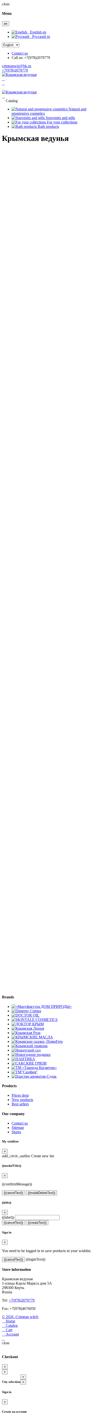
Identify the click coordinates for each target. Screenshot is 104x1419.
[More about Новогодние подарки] (31, 1054)
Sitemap (18, 1127)
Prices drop (20, 1095)
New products (22, 1100)
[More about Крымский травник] (30, 1046)
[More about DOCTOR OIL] (25, 1015)
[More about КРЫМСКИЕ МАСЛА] (32, 1037)
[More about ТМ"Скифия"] (25, 1072)
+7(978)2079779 (15, 70)
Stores (16, 1132)
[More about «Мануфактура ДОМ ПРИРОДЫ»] (42, 1006)
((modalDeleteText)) (41, 1193)
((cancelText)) (13, 1193)
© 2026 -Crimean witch (20, 1317)
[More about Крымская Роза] (26, 1033)
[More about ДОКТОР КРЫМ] (28, 1024)
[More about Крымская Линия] (28, 1028)
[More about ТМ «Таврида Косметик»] (34, 1068)
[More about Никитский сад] (26, 1050)
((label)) (8, 1217)
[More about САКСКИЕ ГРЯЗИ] (29, 1063)
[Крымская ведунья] (19, 75)
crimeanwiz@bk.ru (16, 66)
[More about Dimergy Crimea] (26, 1011)
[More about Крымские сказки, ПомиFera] (37, 1041)
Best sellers (20, 1104)
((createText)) (37, 1222)
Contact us (20, 53)
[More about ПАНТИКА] (23, 1059)
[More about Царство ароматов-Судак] (34, 1076)
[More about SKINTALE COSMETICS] (35, 1020)
